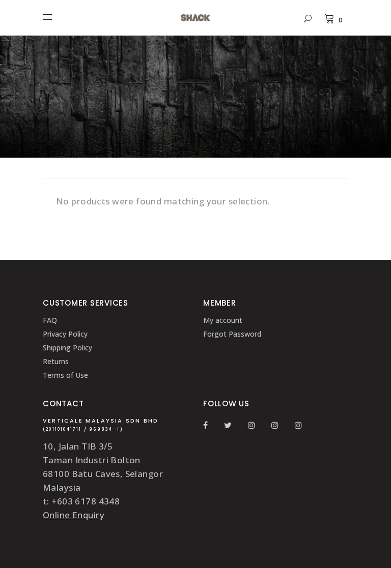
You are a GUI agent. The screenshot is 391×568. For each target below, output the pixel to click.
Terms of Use (65, 375)
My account (222, 320)
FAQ (50, 320)
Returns (56, 361)
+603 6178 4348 (85, 501)
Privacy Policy (65, 334)
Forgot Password (232, 334)
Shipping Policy (67, 347)
